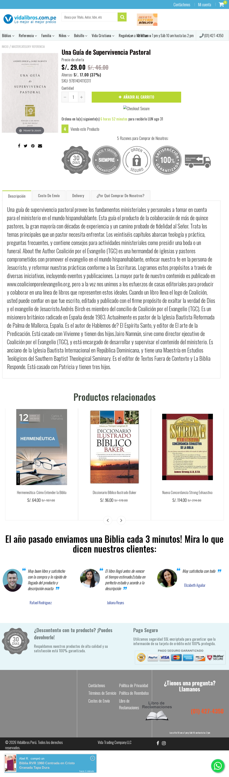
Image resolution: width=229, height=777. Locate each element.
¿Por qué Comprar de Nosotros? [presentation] (120, 195)
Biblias (7, 35)
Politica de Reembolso (134, 693)
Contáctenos (182, 4)
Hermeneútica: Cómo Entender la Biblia (41, 492)
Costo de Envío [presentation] (49, 195)
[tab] (17, 195)
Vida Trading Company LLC (114, 742)
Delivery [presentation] (78, 195)
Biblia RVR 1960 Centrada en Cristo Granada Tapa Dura (47, 765)
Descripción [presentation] (16, 196)
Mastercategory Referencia (28, 46)
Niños (63, 35)
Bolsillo (79, 35)
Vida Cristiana (102, 35)
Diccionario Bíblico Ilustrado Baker (114, 492)
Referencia (27, 35)
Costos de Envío (99, 701)
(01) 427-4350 (213, 35)
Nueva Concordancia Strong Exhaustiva (187, 492)
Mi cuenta (204, 4)
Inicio (5, 46)
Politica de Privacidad (133, 685)
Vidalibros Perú (26, 742)
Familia (46, 35)
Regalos (125, 35)
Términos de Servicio (102, 693)
